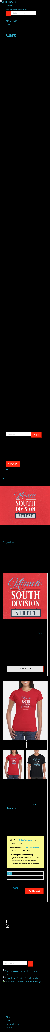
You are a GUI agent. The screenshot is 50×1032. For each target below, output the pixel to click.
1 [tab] (26, 742)
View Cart (12, 463)
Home (9, 5)
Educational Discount (16, 8)
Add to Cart (34, 891)
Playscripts (8, 542)
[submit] (30, 964)
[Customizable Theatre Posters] (8, 1)
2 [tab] (26, 746)
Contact (9, 1027)
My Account (11, 20)
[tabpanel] (25, 710)
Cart (9, 24)
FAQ (8, 1020)
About (9, 1017)
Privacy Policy (12, 1024)
